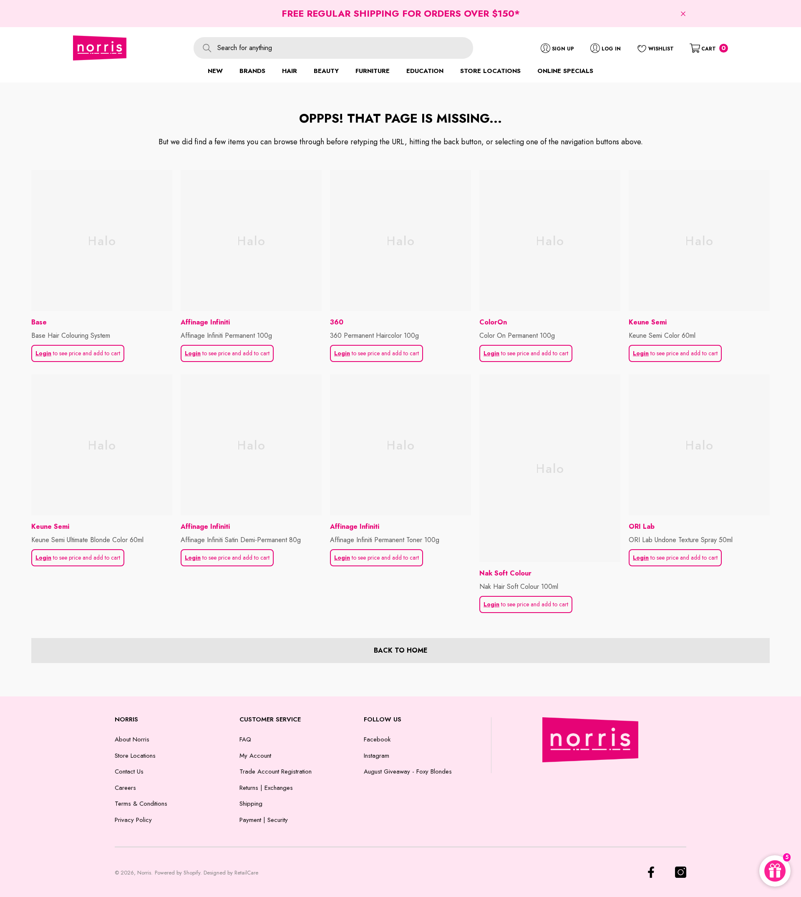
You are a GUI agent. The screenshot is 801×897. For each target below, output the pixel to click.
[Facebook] (651, 872)
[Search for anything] (333, 48)
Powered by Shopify (177, 873)
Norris (144, 873)
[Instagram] (681, 872)
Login (43, 353)
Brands (252, 70)
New (215, 70)
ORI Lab (642, 526)
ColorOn (493, 322)
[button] (683, 13)
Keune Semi (648, 322)
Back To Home (401, 650)
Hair (289, 70)
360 (336, 322)
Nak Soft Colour (505, 573)
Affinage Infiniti (205, 322)
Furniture (372, 70)
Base (39, 322)
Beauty (326, 70)
